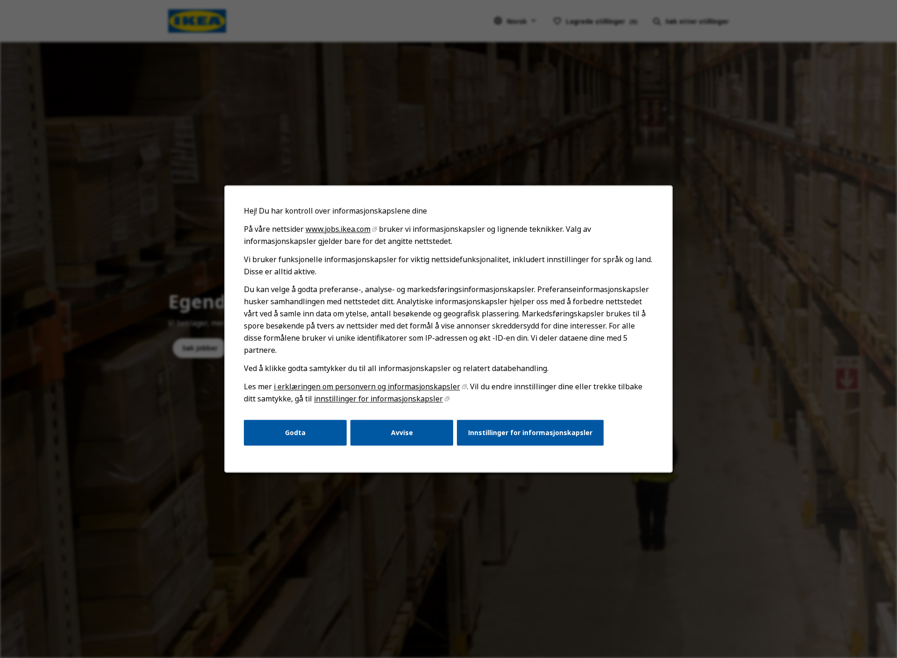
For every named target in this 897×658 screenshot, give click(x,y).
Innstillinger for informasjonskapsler (530, 432)
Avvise (402, 432)
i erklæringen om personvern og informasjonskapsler (367, 386)
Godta (295, 432)
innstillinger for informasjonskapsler (378, 398)
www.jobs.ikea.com (338, 229)
